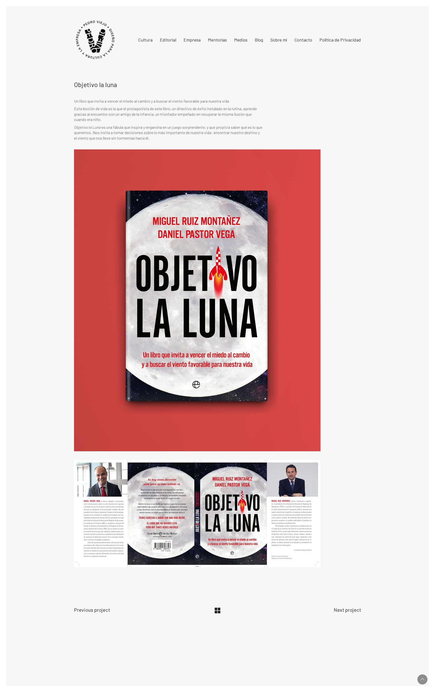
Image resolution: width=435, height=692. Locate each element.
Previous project (92, 610)
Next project (347, 610)
